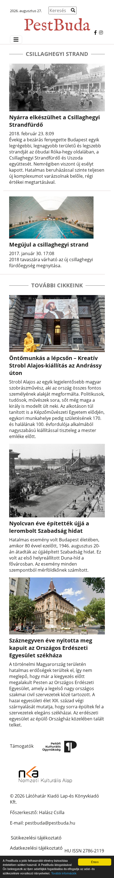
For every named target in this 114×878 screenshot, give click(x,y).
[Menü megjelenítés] (16, 40)
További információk (63, 873)
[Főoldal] (57, 21)
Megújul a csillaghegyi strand (49, 244)
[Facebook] (95, 32)
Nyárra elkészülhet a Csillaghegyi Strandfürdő (54, 121)
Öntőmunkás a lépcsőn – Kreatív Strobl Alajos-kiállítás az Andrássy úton (55, 365)
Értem (95, 862)
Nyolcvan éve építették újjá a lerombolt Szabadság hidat (49, 527)
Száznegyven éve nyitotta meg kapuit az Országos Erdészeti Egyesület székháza (50, 648)
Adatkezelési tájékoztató (36, 848)
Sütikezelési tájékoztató (36, 837)
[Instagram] (101, 32)
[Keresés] (73, 10)
